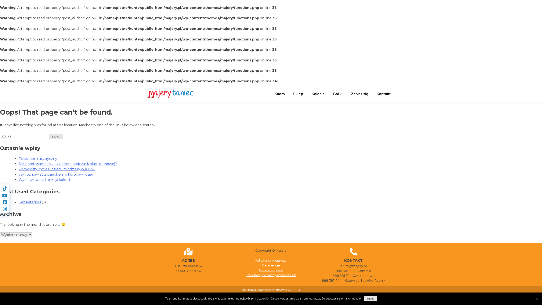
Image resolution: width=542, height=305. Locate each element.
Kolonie (318, 94)
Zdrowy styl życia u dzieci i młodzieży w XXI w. (57, 169)
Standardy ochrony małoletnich (271, 275)
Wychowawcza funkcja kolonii (44, 180)
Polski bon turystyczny (38, 159)
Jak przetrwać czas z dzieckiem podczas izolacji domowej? (68, 164)
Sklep (298, 94)
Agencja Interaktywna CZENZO (278, 289)
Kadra (280, 94)
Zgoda (370, 298)
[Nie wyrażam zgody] (537, 299)
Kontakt (384, 94)
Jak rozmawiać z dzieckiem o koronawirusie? (56, 174)
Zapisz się (359, 94)
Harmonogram (271, 270)
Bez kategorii (30, 202)
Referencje (271, 265)
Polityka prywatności (270, 260)
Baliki (338, 94)
